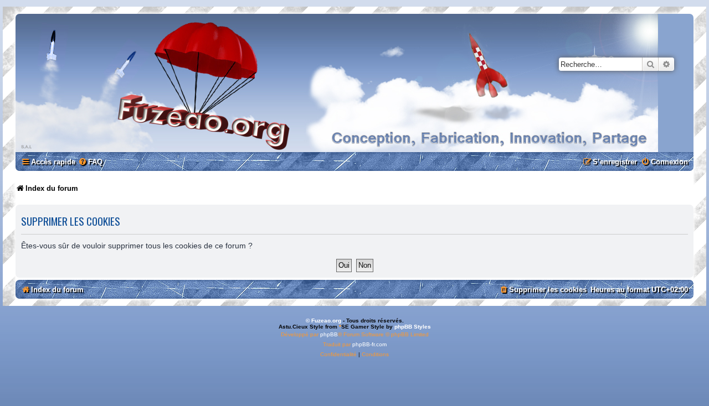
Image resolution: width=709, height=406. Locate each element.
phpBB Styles (412, 327)
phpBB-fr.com (369, 344)
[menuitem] (90, 162)
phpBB (329, 334)
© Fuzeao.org (323, 320)
